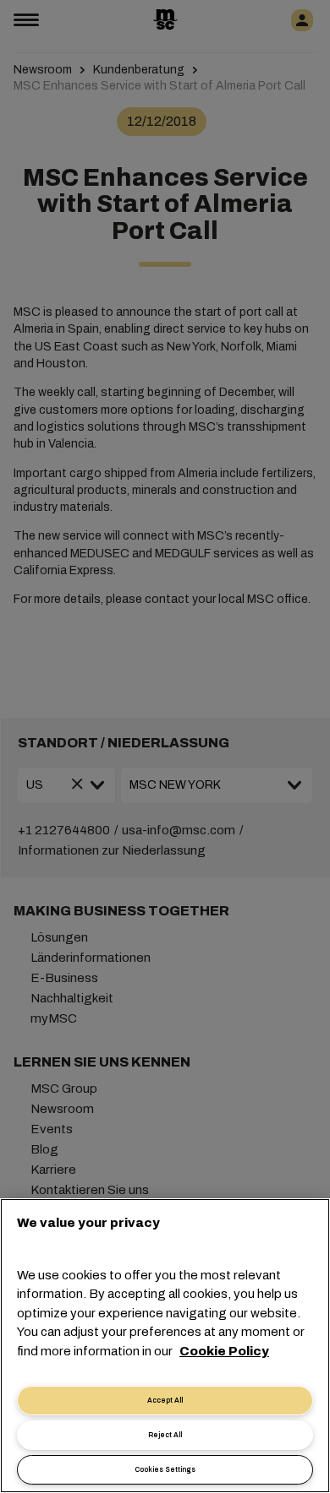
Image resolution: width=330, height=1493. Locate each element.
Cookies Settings (165, 1470)
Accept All (165, 1400)
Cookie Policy (224, 1351)
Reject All (165, 1435)
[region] (165, 1345)
